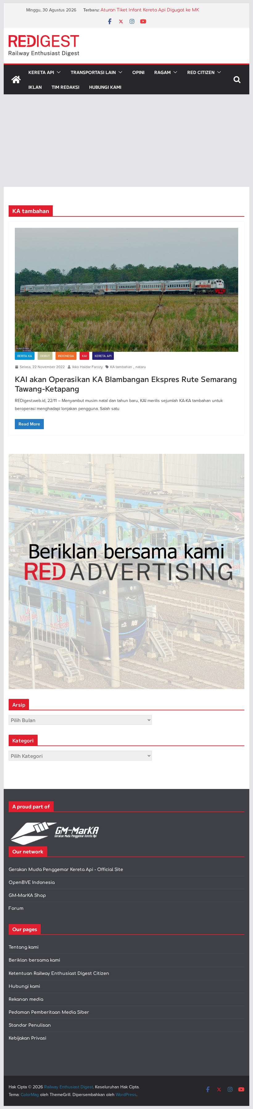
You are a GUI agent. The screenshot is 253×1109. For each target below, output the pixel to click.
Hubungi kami (24, 986)
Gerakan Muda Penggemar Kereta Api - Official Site (66, 869)
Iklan (35, 87)
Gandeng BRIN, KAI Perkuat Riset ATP (141, 10)
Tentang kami (24, 947)
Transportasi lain (93, 72)
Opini (138, 72)
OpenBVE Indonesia (32, 882)
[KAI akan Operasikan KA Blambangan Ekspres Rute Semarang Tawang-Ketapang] (126, 290)
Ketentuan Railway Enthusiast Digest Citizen (59, 973)
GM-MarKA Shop (27, 895)
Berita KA (24, 356)
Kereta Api (41, 72)
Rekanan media (26, 999)
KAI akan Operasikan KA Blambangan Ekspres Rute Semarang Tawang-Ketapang (126, 383)
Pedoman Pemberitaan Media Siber (49, 1012)
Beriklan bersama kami (34, 960)
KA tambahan (121, 366)
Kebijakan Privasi (27, 1038)
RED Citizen (200, 72)
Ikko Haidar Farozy (87, 366)
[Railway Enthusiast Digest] (16, 79)
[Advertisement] (126, 140)
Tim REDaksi (65, 87)
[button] (57, 72)
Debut (45, 356)
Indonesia (66, 356)
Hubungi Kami (105, 87)
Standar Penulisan (30, 1025)
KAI (84, 356)
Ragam (162, 72)
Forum (16, 908)
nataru (140, 366)
